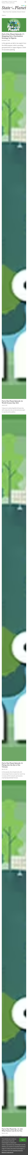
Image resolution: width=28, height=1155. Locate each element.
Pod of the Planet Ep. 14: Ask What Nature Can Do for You (12, 1130)
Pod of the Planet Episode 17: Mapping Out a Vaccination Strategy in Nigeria (13, 36)
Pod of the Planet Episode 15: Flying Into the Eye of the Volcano (12, 765)
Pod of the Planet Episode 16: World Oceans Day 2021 (12, 402)
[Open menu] (25, 2)
